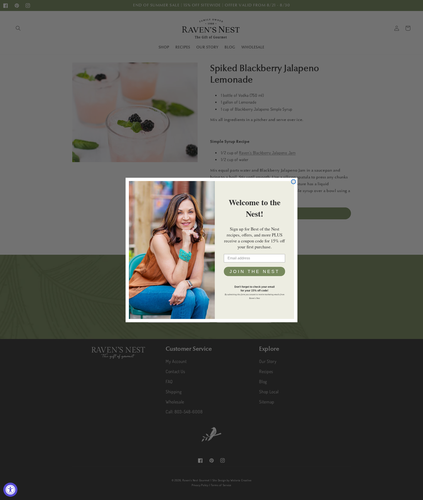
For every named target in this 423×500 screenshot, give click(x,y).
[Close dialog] (293, 181)
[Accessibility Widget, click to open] (10, 490)
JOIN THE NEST (255, 271)
